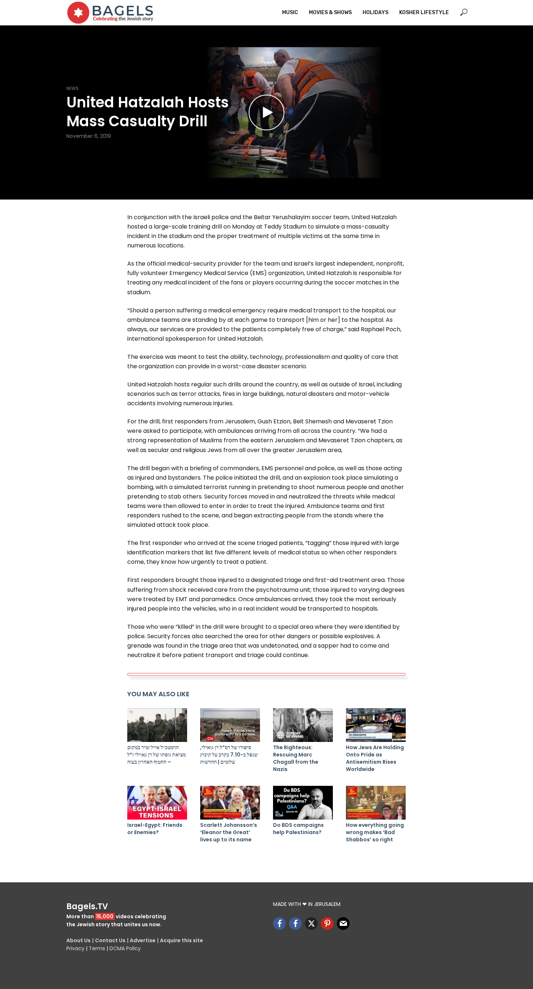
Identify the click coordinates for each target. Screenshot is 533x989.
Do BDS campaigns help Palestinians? (298, 828)
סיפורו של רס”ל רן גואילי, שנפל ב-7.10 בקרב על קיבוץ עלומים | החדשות (229, 755)
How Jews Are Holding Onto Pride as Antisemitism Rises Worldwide (375, 758)
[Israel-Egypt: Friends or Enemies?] (157, 803)
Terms (97, 948)
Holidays (375, 12)
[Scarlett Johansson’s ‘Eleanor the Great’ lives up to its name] (230, 803)
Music (290, 12)
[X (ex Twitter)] (311, 923)
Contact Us (110, 940)
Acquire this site (181, 940)
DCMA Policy (125, 948)
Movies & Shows (330, 12)
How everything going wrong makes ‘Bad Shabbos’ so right (375, 832)
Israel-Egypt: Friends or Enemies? (154, 828)
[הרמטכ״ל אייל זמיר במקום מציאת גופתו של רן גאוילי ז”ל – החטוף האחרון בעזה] (157, 725)
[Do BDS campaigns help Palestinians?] (303, 803)
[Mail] (343, 923)
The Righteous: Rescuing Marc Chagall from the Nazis (295, 758)
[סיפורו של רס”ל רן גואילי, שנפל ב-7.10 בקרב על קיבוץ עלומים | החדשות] (230, 725)
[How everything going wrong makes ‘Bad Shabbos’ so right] (376, 803)
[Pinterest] (327, 923)
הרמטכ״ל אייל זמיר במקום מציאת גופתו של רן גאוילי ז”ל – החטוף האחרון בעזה (156, 755)
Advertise (143, 940)
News (72, 88)
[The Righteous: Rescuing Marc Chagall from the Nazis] (303, 725)
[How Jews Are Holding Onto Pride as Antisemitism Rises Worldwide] (376, 725)
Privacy (75, 948)
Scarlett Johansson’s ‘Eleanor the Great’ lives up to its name (228, 832)
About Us (78, 940)
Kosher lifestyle (424, 12)
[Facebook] (279, 923)
